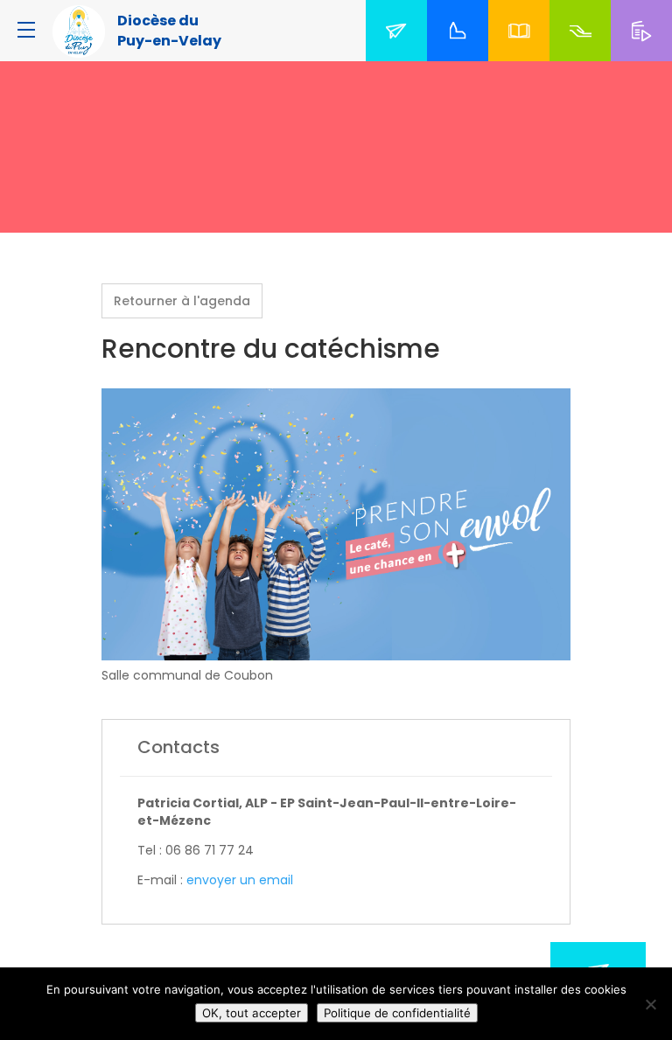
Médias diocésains (645, 51)
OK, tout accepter (251, 1013)
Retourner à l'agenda (182, 301)
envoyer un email (239, 880)
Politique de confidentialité (397, 1013)
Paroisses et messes (461, 51)
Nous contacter (400, 51)
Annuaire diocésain (522, 51)
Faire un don (580, 51)
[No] (650, 1004)
